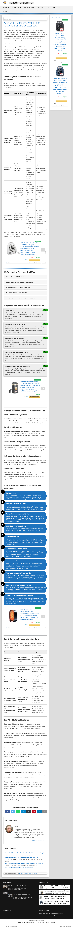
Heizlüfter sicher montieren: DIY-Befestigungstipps (20, 888)
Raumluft (19, 922)
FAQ (22, 18)
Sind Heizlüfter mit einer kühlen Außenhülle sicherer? (19, 868)
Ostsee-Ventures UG (12, 926)
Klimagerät (24, 922)
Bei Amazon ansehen (34, 259)
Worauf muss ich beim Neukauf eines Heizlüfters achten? (21, 298)
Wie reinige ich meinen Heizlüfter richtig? (17, 293)
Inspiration (41, 7)
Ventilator (42, 922)
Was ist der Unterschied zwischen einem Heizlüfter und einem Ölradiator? (24, 863)
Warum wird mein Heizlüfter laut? (15, 277)
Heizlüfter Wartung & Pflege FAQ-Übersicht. (28, 873)
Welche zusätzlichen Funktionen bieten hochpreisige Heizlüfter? (22, 857)
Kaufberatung (16, 7)
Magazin (60, 7)
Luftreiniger (37, 922)
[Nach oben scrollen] (70, 927)
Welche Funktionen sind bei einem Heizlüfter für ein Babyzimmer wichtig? (24, 853)
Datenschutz (62, 926)
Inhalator (47, 922)
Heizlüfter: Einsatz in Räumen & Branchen (17, 885)
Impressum (68, 926)
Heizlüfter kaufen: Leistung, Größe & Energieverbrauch (25, 897)
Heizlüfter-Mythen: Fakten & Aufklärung (16, 892)
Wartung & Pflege (29, 7)
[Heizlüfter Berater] (4, 4)
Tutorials (51, 7)
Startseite (6, 7)
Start (10, 18)
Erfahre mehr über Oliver (38, 841)
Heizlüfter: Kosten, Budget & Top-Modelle (21, 894)
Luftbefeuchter (53, 922)
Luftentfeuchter (30, 922)
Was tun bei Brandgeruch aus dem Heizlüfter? (18, 287)
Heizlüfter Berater (21, 3)
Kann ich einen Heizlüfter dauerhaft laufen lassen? (19, 282)
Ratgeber (5, 11)
